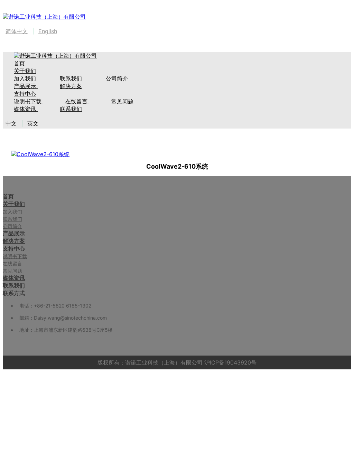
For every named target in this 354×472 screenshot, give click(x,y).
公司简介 (117, 78)
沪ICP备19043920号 (230, 362)
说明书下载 (28, 101)
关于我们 (25, 70)
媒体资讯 (26, 108)
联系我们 (72, 78)
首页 (8, 196)
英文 (32, 123)
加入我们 (12, 212)
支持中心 (25, 93)
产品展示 (14, 233)
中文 (11, 123)
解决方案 (71, 86)
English (47, 31)
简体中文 (17, 31)
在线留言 (77, 101)
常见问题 (122, 101)
